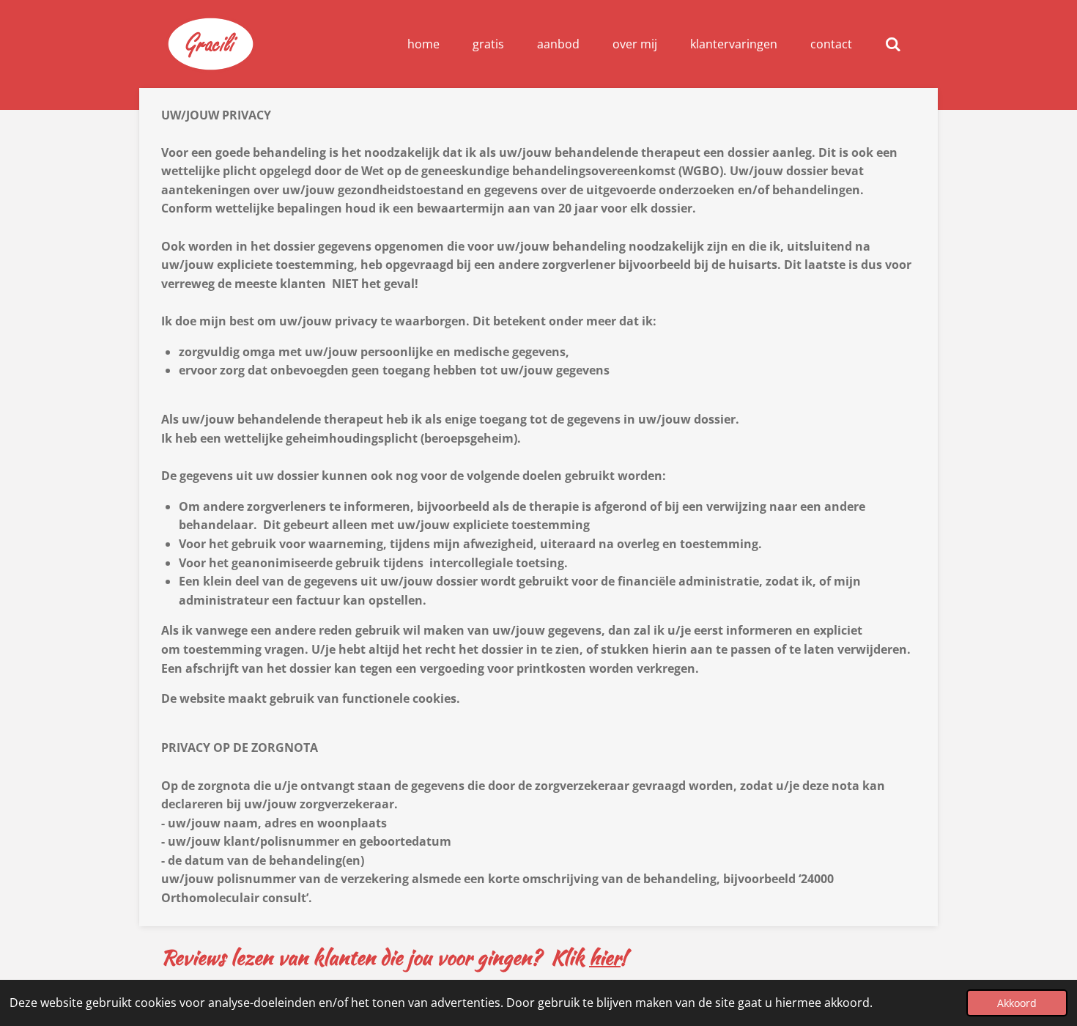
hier (605, 957)
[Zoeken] (893, 44)
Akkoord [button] (1017, 1003)
